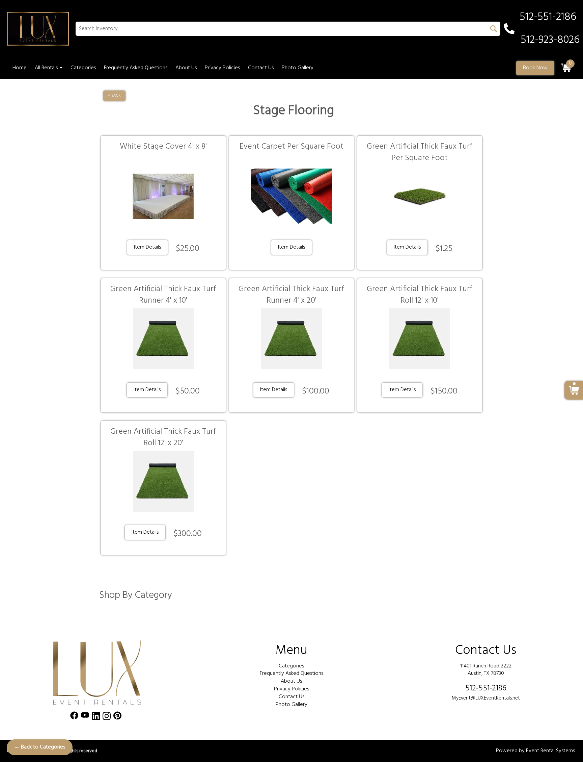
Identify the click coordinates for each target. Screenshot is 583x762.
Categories (83, 67)
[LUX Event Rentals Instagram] (107, 717)
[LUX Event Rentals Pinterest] (117, 717)
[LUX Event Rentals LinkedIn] (96, 717)
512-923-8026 (550, 40)
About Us (186, 67)
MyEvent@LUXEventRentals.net (486, 698)
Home (19, 67)
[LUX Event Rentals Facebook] (74, 717)
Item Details (147, 247)
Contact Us (261, 67)
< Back (114, 95)
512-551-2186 (485, 688)
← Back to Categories (39, 747)
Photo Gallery (297, 67)
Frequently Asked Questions (135, 67)
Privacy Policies (222, 67)
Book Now (535, 67)
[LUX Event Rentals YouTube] (85, 717)
